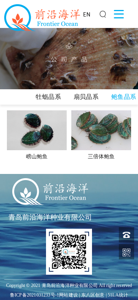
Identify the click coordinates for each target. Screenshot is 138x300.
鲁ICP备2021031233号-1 (34, 295)
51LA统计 (118, 295)
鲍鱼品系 (123, 96)
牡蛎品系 (48, 96)
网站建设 (68, 295)
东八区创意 (93, 295)
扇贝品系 (86, 96)
